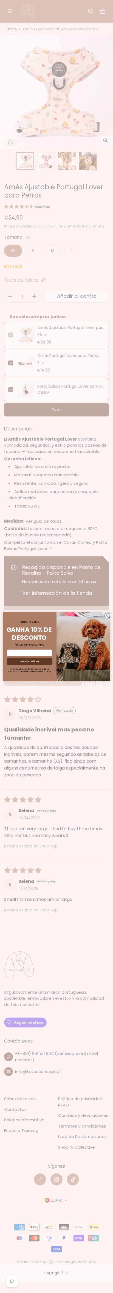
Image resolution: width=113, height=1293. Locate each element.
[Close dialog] (106, 615)
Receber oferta (29, 661)
